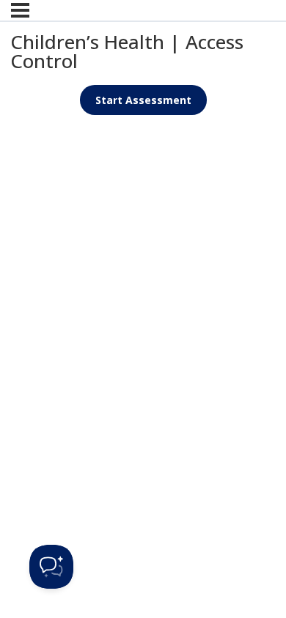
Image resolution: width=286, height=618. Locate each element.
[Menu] (20, 10)
